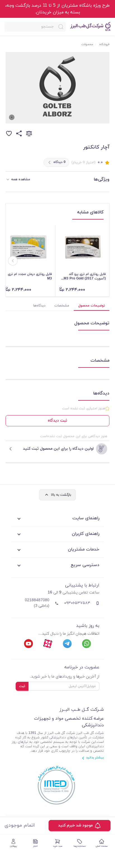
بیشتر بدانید (95, 757)
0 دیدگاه (59, 162)
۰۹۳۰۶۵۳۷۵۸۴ (77, 603)
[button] (35, 27)
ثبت (22, 686)
